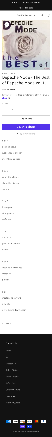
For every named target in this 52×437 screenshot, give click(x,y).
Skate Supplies (12, 376)
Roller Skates (12, 370)
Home (8, 350)
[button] (3, 15)
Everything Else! (13, 402)
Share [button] (8, 323)
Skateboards (12, 363)
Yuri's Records (22, 431)
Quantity (5, 103)
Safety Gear (11, 383)
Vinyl (8, 357)
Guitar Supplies (13, 389)
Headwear (10, 396)
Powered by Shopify (33, 431)
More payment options (26, 134)
